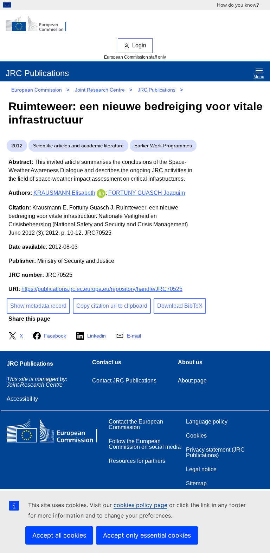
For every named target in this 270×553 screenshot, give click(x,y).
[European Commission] (40, 23)
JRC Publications (156, 90)
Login (139, 45)
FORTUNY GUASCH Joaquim (146, 193)
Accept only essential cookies (147, 535)
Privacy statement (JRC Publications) (215, 452)
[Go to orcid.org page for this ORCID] (101, 193)
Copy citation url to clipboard (111, 306)
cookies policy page (140, 504)
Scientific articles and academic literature (78, 145)
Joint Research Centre (100, 90)
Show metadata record (38, 306)
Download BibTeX (179, 306)
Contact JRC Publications (124, 381)
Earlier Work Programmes (163, 145)
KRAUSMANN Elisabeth (64, 193)
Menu (258, 76)
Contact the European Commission (136, 424)
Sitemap (196, 483)
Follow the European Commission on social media (145, 444)
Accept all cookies (59, 535)
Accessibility (22, 399)
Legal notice (201, 469)
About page (192, 381)
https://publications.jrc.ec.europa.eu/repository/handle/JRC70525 (101, 289)
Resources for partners (137, 461)
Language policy (206, 422)
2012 (16, 145)
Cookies (196, 436)
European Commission (36, 90)
